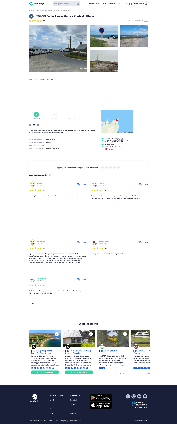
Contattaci (73, 400)
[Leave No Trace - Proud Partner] (139, 404)
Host (119, 3)
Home (30, 10)
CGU (45, 421)
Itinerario (36, 118)
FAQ (125, 3)
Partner (72, 404)
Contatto (71, 118)
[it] (130, 3)
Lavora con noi (75, 409)
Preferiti (54, 118)
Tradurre (83, 184)
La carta (112, 3)
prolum (146, 21)
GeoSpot (73, 413)
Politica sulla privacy (61, 421)
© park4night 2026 (141, 420)
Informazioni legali (36, 421)
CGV (50, 421)
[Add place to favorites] (57, 334)
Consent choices (75, 421)
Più (33, 303)
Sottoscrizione (94, 3)
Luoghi (104, 3)
